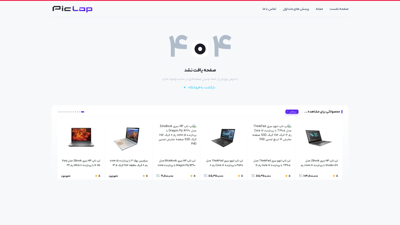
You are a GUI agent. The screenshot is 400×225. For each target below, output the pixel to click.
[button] (82, 111)
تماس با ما (269, 9)
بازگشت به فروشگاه (201, 87)
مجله (319, 9)
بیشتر (293, 111)
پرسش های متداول (296, 9)
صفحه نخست (339, 9)
